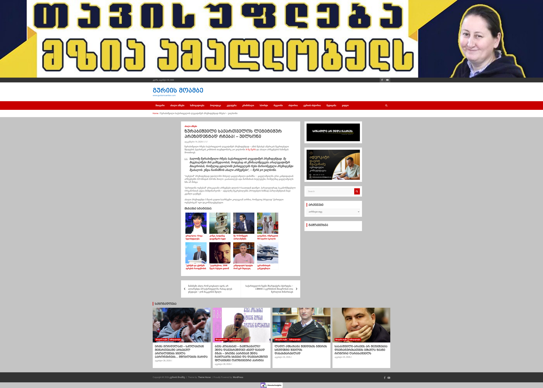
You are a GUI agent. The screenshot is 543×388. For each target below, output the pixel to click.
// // (206, 142)
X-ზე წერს (251, 149)
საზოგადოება (197, 105)
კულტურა (232, 105)
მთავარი (160, 105)
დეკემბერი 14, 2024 (194, 142)
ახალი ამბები (177, 105)
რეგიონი (278, 105)
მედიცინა (331, 105)
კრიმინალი (248, 105)
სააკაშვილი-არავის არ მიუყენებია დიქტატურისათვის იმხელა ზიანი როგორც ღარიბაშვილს (361, 350)
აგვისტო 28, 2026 (163, 360)
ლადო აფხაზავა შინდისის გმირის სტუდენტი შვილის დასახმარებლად (301, 350)
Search (357, 191)
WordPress (238, 377)
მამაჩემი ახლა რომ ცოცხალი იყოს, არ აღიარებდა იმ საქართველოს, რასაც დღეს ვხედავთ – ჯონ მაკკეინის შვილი (210, 289)
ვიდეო (345, 105)
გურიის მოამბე (178, 90)
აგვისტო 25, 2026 (343, 357)
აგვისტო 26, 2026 (283, 357)
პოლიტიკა (215, 105)
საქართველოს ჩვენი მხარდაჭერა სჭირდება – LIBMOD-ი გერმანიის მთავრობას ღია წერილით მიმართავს (269, 289)
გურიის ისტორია (312, 105)
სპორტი (264, 105)
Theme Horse (204, 377)
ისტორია (293, 105)
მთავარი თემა (161, 340)
